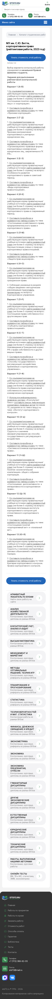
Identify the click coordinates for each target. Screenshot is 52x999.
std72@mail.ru (40, 17)
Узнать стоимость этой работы (26, 57)
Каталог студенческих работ (32, 35)
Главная (12, 35)
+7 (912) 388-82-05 (15, 17)
